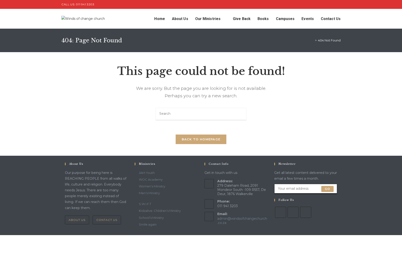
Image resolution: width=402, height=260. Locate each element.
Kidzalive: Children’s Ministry (160, 211)
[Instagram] (305, 212)
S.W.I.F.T (145, 204)
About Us (77, 220)
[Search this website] (201, 114)
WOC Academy (151, 179)
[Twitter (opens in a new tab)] (328, 4)
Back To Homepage (201, 139)
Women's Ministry (152, 186)
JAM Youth (147, 173)
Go (327, 189)
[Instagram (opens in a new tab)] (339, 4)
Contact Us (106, 220)
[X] (280, 212)
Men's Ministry (149, 193)
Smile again (148, 224)
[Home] (312, 40)
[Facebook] (293, 212)
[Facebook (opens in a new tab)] (334, 4)
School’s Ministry (151, 217)
